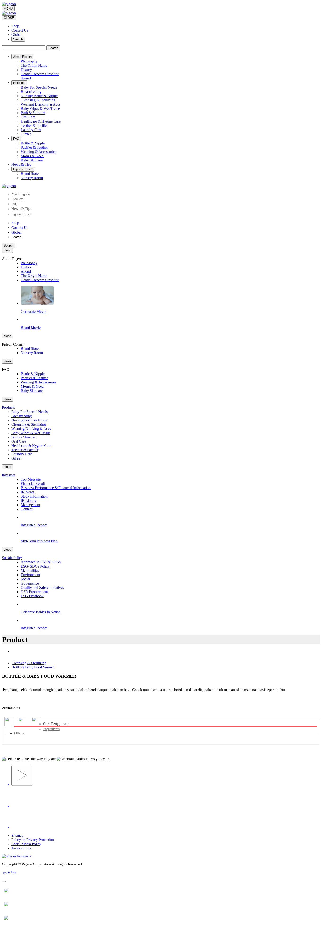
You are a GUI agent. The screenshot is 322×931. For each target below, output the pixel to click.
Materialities (30, 570)
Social (25, 579)
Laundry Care (31, 130)
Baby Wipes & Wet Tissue (40, 109)
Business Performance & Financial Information (56, 488)
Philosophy (29, 61)
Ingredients (51, 729)
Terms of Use (21, 848)
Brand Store (30, 174)
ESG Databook (32, 596)
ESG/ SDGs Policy (35, 566)
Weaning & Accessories (38, 152)
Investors (8, 475)
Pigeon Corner (21, 214)
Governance (30, 583)
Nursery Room (32, 178)
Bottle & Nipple (33, 143)
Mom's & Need (32, 156)
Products (17, 199)
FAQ (14, 204)
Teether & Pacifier (34, 126)
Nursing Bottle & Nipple (39, 96)
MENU (8, 8)
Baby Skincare (32, 160)
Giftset (26, 134)
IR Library (29, 500)
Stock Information (34, 496)
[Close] (4, 881)
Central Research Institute (40, 74)
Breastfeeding (31, 92)
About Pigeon (20, 194)
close (7, 250)
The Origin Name (34, 65)
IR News (27, 492)
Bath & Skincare (33, 113)
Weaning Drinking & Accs (40, 104)
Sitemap (17, 835)
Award (26, 78)
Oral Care (28, 117)
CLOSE (9, 18)
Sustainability (12, 558)
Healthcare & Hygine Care (41, 121)
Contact (26, 509)
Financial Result (33, 484)
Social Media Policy (26, 844)
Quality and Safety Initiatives (42, 587)
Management (30, 505)
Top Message (31, 479)
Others (19, 733)
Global (16, 35)
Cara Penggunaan (56, 724)
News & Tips (21, 209)
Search (18, 39)
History (26, 70)
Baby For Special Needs (39, 87)
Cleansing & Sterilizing (38, 100)
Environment (30, 575)
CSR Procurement (34, 592)
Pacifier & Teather (34, 147)
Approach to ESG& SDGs (41, 562)
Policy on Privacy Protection (32, 840)
